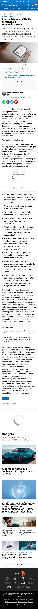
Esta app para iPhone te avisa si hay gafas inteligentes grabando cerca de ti (9, 533)
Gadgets (5, 9)
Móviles (13, 9)
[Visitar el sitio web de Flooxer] (29, 587)
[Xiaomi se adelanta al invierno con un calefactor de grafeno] (27, 522)
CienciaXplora (7, 440)
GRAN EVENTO (6, 501)
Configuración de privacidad (25, 602)
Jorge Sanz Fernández (15, 92)
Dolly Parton (19, 1)
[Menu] (36, 5)
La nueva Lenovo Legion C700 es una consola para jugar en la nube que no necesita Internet (9, 556)
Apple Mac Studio (28, 1)
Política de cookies (28, 599)
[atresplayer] (28, 5)
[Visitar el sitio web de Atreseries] (15, 583)
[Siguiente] (34, 1)
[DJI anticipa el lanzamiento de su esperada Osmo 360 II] (27, 546)
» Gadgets (13, 403)
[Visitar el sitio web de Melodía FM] (9, 587)
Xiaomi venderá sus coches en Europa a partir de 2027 (18, 471)
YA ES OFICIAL (6, 466)
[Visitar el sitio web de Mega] (7, 583)
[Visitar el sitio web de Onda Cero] (23, 583)
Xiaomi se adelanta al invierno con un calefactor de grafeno (27, 532)
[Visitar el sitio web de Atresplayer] (19, 587)
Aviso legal (7, 599)
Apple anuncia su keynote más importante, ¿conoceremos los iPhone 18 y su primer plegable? (18, 339)
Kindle (6, 398)
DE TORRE (22, 529)
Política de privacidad (17, 599)
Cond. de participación (11, 602)
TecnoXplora (5, 403)
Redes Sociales (23, 9)
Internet (26, 440)
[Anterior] (14, 1)
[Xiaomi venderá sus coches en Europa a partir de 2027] (19, 455)
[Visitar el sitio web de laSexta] (15, 578)
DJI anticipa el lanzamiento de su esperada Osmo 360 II (25, 555)
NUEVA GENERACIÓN (25, 552)
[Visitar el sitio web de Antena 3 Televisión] (7, 578)
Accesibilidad (27, 605)
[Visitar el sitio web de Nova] (31, 578)
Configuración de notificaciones (15, 605)
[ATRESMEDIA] (19, 573)
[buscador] (32, 5)
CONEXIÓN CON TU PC (9, 552)
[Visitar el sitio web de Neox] (23, 578)
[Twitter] (8, 95)
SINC (15, 440)
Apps (20, 440)
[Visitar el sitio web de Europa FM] (31, 583)
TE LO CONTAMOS (7, 529)
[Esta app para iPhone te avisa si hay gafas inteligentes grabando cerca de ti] (10, 522)
